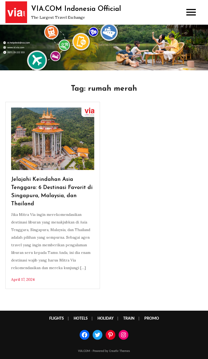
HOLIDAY (105, 318)
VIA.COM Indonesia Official (76, 9)
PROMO (151, 318)
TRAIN (129, 318)
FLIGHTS (56, 318)
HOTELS (81, 318)
